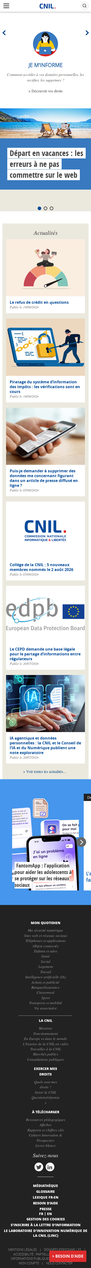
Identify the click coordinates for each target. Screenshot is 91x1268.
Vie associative (45, 1008)
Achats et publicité (45, 982)
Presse (46, 1208)
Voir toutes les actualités (44, 771)
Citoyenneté (46, 992)
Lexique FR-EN (45, 1197)
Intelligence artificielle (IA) (45, 976)
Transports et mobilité (45, 1002)
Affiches (45, 1124)
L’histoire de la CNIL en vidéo (45, 1043)
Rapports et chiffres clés (45, 1129)
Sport (45, 997)
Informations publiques (30, 1258)
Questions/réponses (46, 1100)
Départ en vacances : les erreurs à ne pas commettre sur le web (46, 164)
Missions (45, 1028)
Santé (45, 956)
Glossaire (45, 1191)
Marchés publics (45, 1054)
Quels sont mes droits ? (45, 1084)
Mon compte (29, 1263)
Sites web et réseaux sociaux (45, 935)
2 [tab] (45, 208)
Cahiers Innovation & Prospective (45, 1137)
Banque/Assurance (45, 987)
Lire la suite (45, 842)
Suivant (86, 32)
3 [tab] (51, 208)
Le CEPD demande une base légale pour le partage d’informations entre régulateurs (45, 653)
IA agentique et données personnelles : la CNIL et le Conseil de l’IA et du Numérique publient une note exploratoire (45, 745)
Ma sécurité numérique (45, 930)
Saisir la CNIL (45, 1092)
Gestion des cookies (45, 1218)
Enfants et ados (45, 951)
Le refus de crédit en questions (39, 302)
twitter (38, 1167)
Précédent (4, 32)
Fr (41, 1213)
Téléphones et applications (45, 940)
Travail (45, 971)
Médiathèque (45, 1185)
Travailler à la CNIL (45, 1048)
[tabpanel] (45, 149)
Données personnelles (62, 1249)
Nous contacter (59, 1263)
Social (45, 961)
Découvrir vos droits (47, 90)
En (49, 1213)
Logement (45, 966)
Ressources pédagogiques (45, 1119)
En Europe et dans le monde (45, 1038)
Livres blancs (45, 1145)
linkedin (50, 1167)
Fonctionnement (45, 1033)
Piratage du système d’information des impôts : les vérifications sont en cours (45, 386)
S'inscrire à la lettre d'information (46, 1224)
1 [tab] (39, 208)
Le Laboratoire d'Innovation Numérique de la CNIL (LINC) (45, 1233)
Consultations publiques (45, 1059)
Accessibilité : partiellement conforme (44, 1254)
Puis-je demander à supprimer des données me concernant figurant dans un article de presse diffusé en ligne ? (44, 478)
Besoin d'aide (69, 1256)
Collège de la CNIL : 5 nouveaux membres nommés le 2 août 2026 (41, 567)
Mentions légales (22, 1249)
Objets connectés (45, 945)
